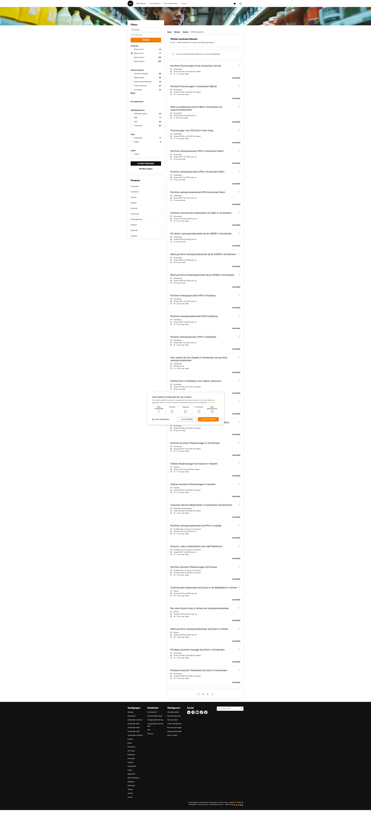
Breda (130, 743)
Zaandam (134, 236)
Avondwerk (138, 90)
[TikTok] (202, 712)
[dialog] (185, 408)
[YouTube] (198, 712)
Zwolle (130, 797)
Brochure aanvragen (174, 727)
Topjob (136, 154)
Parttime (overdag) (141, 74)
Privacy (200, 804)
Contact (184, 3)
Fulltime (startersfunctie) (143, 82)
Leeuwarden (132, 766)
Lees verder (211, 402)
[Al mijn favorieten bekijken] (235, 3)
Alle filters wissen (146, 169)
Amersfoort (132, 716)
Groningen (131, 758)
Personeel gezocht (174, 716)
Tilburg (130, 789)
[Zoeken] (240, 3)
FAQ (148, 730)
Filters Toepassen (146, 164)
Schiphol (134, 225)
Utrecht (130, 793)
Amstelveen (135, 214)
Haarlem (134, 203)
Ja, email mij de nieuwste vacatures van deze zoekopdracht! (198, 54)
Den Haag (131, 751)
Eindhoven (131, 755)
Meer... (133, 93)
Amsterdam (135, 186)
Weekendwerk (139, 77)
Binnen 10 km (139, 49)
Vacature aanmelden (174, 731)
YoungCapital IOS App (155, 720)
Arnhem (130, 739)
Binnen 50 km (139, 57)
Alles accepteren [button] (208, 419)
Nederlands (138, 138)
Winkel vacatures (197, 32)
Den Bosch (131, 747)
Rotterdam (131, 785)
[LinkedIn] (189, 712)
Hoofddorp (135, 192)
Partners (150, 734)
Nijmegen (131, 782)
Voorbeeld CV (152, 712)
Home (169, 32)
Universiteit (138, 126)
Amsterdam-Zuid (134, 731)
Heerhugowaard (136, 219)
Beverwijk (134, 230)
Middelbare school (140, 114)
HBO (135, 122)
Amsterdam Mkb (133, 724)
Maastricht (131, 774)
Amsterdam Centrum (135, 720)
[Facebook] (206, 712)
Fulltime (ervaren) (140, 86)
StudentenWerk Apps (154, 716)
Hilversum (134, 208)
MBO (135, 117)
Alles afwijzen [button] (187, 419)
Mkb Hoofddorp (133, 778)
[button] (160, 419)
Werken (177, 32)
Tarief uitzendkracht (174, 724)
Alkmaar (134, 197)
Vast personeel (172, 720)
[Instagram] (193, 712)
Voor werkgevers (155, 3)
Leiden (130, 770)
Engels (136, 142)
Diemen (185, 32)
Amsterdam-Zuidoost (135, 735)
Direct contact (172, 735)
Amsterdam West (134, 727)
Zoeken (146, 40)
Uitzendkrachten (173, 712)
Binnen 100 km (139, 61)
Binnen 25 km (139, 53)
